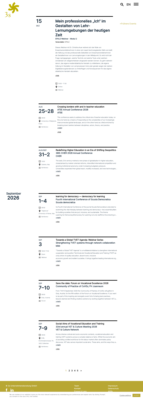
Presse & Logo (80, 391)
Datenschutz (113, 388)
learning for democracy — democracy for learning (80, 196)
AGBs (110, 391)
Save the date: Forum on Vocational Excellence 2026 (82, 283)
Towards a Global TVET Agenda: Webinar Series (79, 240)
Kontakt (77, 388)
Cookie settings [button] (125, 395)
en (129, 4)
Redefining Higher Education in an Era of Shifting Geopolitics (86, 150)
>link (57, 76)
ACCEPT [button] (136, 395)
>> (81, 370)
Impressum (113, 386)
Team (76, 386)
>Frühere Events (128, 23)
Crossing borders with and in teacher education (80, 106)
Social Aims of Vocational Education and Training (80, 323)
